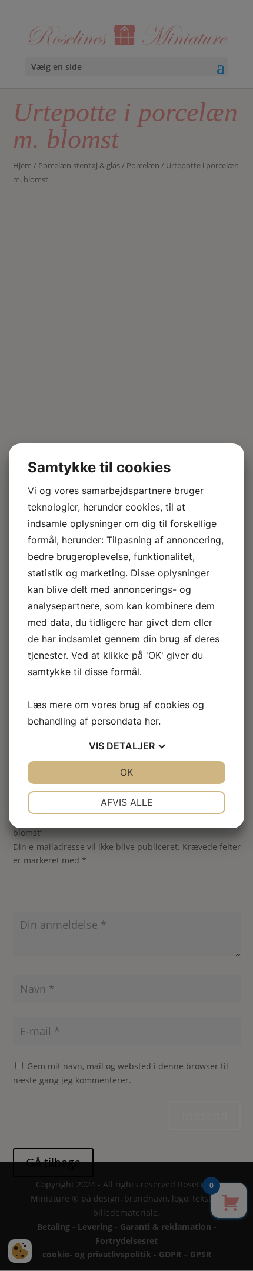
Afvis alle (127, 802)
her (151, 721)
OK (126, 772)
